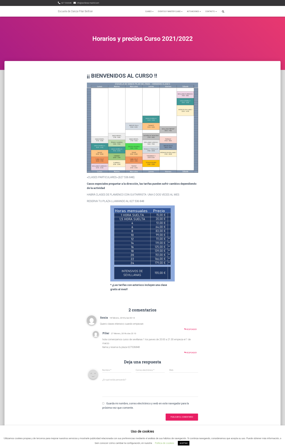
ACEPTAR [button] (184, 443)
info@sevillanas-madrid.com (88, 3)
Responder (191, 329)
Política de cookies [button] (164, 443)
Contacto (210, 11)
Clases (148, 11)
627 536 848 (66, 3)
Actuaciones (193, 11)
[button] (152, 11)
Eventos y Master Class (169, 11)
